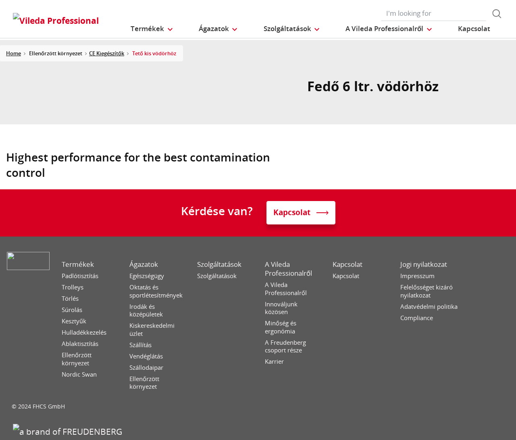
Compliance (416, 318)
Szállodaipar (146, 367)
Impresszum (417, 276)
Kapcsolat (347, 264)
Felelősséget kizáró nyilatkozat (426, 291)
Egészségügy (146, 276)
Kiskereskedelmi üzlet (152, 329)
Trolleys (72, 287)
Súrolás (72, 310)
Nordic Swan (79, 374)
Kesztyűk (74, 321)
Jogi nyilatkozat (423, 264)
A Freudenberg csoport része (285, 346)
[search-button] (496, 13)
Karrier (274, 361)
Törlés (70, 298)
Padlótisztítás (80, 276)
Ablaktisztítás (80, 344)
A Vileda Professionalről (288, 269)
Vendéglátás (146, 356)
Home (13, 53)
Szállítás (140, 345)
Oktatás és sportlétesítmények (156, 291)
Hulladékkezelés (84, 332)
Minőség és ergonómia (280, 327)
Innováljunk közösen (281, 308)
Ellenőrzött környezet (77, 359)
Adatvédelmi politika (429, 306)
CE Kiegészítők (106, 53)
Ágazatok (143, 264)
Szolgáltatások (219, 264)
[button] (152, 28)
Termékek (78, 264)
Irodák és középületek (146, 310)
